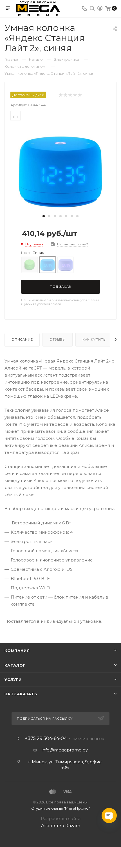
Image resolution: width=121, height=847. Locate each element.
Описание (22, 339)
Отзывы (58, 339)
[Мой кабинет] (99, 9)
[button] (43, 216)
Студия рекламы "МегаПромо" (60, 808)
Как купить (94, 339)
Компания (17, 650)
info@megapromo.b (64, 750)
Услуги (13, 679)
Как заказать (21, 694)
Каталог (15, 665)
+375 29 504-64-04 (46, 738)
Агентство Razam (60, 825)
